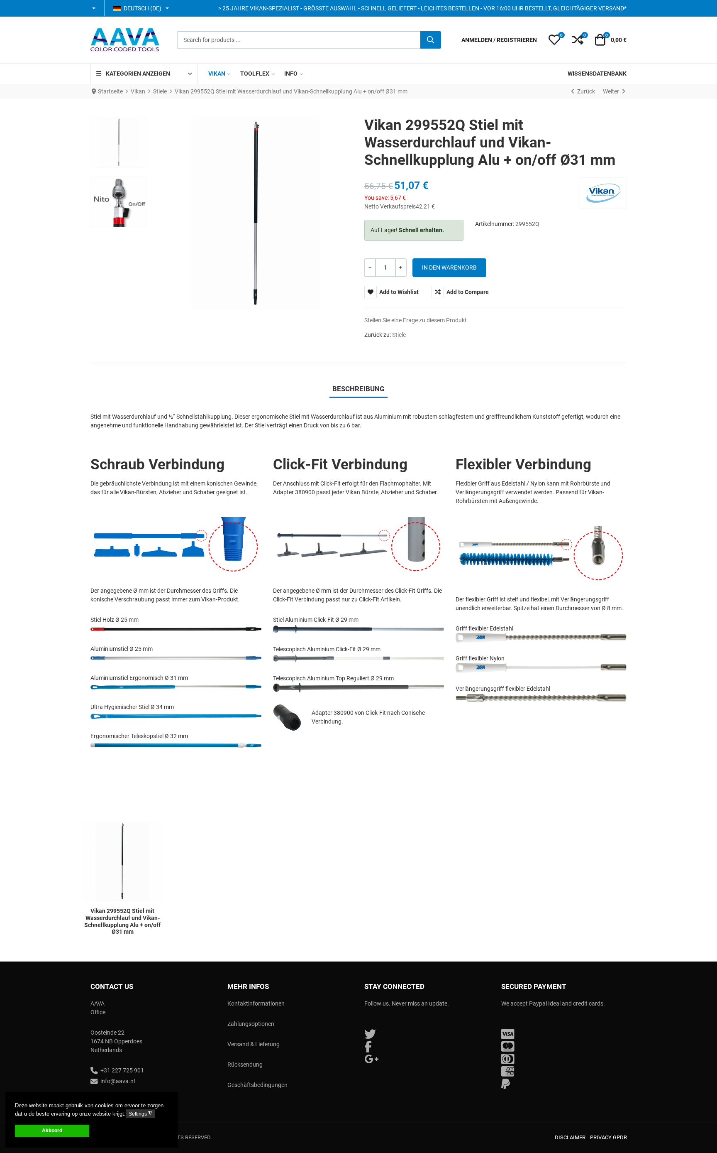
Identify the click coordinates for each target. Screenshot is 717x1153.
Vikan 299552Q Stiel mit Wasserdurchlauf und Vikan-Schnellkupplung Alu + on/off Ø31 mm (122, 921)
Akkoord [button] (52, 1130)
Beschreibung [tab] (358, 389)
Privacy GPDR (608, 1137)
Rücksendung (245, 1064)
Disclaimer (570, 1137)
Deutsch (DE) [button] (142, 8)
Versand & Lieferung (253, 1044)
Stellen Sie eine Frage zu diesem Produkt (415, 320)
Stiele (399, 334)
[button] (94, 8)
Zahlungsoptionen (250, 1024)
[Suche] (430, 40)
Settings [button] (140, 1114)
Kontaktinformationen (256, 1003)
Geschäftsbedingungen (257, 1085)
